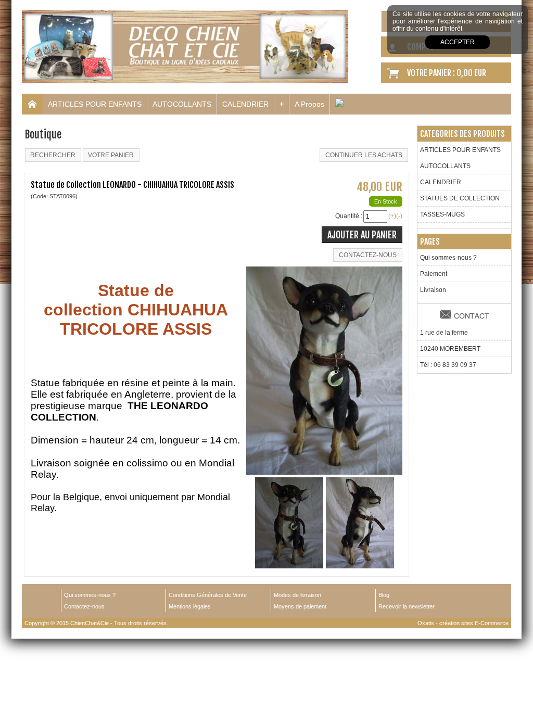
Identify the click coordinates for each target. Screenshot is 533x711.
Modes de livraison (297, 595)
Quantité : (348, 216)
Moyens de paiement (300, 606)
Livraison (433, 290)
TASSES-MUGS (442, 214)
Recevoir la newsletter (406, 606)
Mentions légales (190, 606)
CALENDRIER (245, 104)
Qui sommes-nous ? (448, 257)
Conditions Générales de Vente (208, 595)
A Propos (309, 104)
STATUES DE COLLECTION (460, 198)
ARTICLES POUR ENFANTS (95, 104)
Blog (383, 595)
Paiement (433, 273)
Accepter (457, 42)
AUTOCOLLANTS (182, 104)
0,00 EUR (471, 73)
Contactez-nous (84, 606)
